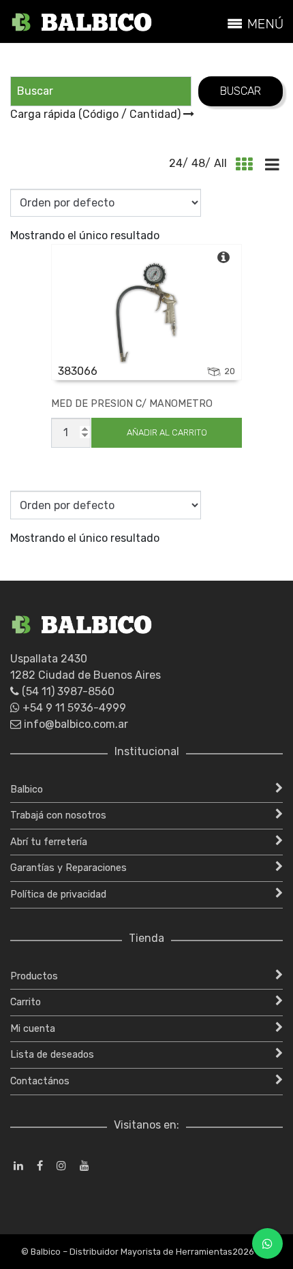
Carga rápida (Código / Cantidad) (96, 114)
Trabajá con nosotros (58, 815)
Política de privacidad (58, 894)
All (220, 163)
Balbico (26, 789)
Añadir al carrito (167, 432)
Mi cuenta (32, 1029)
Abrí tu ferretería (48, 842)
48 (198, 163)
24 (176, 163)
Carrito (25, 1002)
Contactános (40, 1081)
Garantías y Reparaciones (68, 868)
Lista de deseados (52, 1054)
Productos (34, 976)
